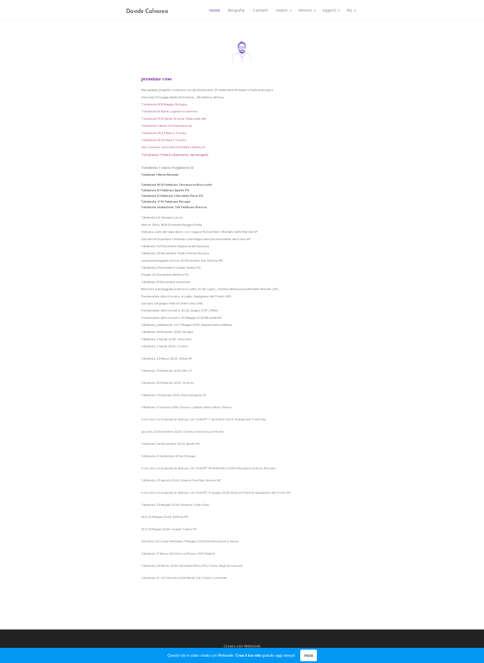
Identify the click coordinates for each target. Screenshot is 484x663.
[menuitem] (216, 10)
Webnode (252, 646)
